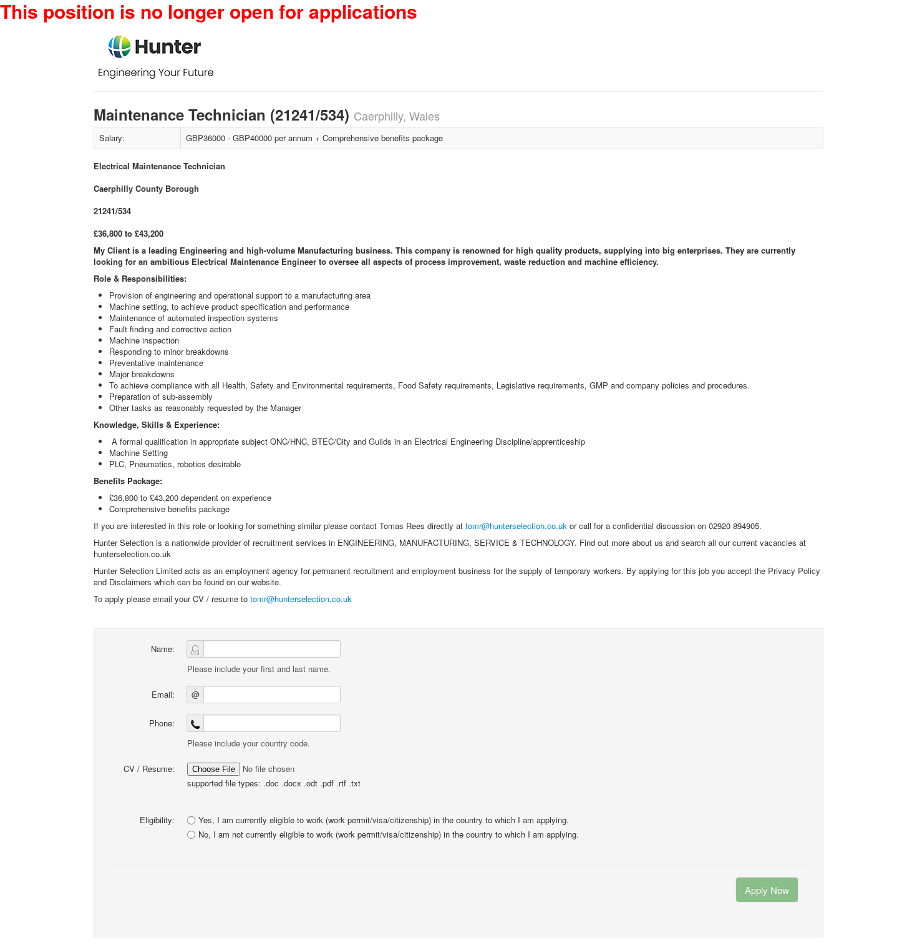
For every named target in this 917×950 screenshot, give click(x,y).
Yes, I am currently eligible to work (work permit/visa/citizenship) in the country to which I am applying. (383, 820)
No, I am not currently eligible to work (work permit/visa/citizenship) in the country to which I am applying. (388, 834)
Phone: (162, 723)
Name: (163, 649)
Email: (163, 694)
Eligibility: (157, 820)
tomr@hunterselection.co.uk (516, 526)
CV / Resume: (149, 768)
